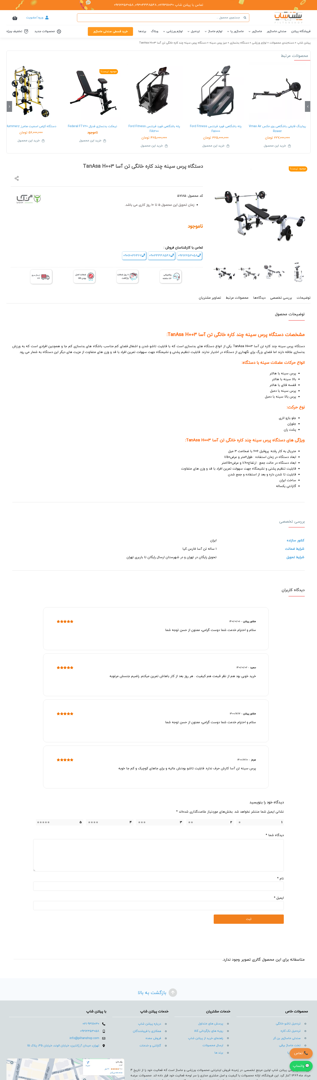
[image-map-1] (65, 1060)
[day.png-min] (127, 271)
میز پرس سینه (218, 43)
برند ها (219, 1053)
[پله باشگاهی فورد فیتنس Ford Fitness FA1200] (154, 91)
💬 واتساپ (301, 1066)
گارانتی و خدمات (150, 1046)
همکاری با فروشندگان (147, 1031)
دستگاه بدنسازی (239, 43)
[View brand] (29, 195)
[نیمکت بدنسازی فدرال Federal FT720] (92, 91)
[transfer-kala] (41, 271)
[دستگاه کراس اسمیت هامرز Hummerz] (31, 91)
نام (280, 878)
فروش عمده (153, 1038)
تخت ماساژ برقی (290, 1045)
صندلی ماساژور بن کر (287, 1038)
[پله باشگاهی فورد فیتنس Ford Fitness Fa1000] (216, 91)
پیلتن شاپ (304, 43)
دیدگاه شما (275, 835)
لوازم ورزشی (259, 43)
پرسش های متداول (210, 1024)
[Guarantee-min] (84, 271)
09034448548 (160, 255)
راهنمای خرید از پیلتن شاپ (205, 1038)
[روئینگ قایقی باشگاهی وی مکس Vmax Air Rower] (277, 91)
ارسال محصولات (212, 1045)
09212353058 (188, 255)
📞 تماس (301, 1053)
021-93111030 (91, 1024)
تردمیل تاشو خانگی (288, 1024)
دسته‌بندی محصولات (282, 43)
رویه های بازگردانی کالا (208, 1031)
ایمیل (279, 898)
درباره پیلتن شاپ (149, 1024)
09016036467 (132, 255)
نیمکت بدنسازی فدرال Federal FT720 (92, 126)
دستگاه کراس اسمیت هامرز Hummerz (31, 126)
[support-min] (170, 271)
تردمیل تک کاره (291, 1031)
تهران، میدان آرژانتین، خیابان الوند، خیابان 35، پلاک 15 (63, 1046)
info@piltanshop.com (84, 1038)
